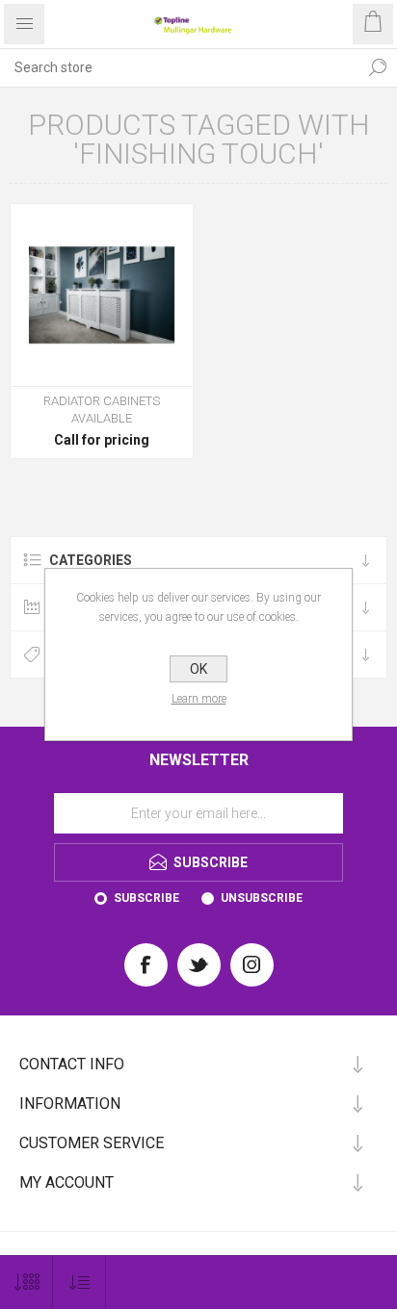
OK (198, 669)
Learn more (199, 699)
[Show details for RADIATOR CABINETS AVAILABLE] (102, 295)
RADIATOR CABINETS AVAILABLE (101, 409)
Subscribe (146, 898)
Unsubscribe (262, 898)
